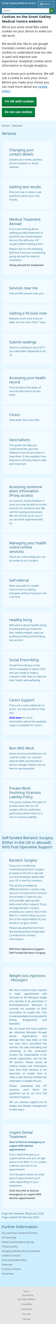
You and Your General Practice (19, 1233)
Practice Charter (11, 1269)
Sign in (26, 1291)
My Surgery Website (26, 1299)
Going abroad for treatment (26, 265)
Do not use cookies (18, 112)
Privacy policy (10, 1246)
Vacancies (8, 1273)
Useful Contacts (11, 1255)
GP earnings (9, 1237)
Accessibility (26, 1304)
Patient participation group (18, 1242)
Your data (26, 1314)
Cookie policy (26, 1309)
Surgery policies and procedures (21, 1251)
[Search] (51, 10)
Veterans (7, 1264)
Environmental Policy (14, 1260)
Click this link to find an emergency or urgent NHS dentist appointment (25, 1194)
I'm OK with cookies (19, 101)
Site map (26, 1319)
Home (5, 125)
